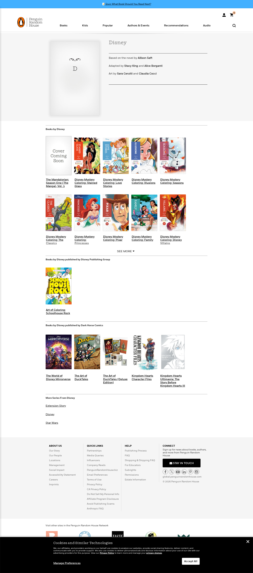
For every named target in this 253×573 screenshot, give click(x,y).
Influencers (93, 460)
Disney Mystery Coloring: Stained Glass (86, 183)
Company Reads (96, 465)
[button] (63, 25)
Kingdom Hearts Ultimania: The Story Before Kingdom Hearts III (172, 381)
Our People (55, 455)
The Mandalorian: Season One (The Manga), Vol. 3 (57, 183)
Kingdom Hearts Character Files (142, 377)
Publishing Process (136, 450)
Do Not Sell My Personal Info (103, 494)
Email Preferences (97, 474)
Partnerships (94, 450)
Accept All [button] (190, 561)
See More (124, 251)
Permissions (132, 474)
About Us (55, 446)
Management (57, 465)
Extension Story (56, 406)
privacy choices (154, 553)
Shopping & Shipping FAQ (140, 460)
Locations (54, 460)
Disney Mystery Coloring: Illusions (143, 181)
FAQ (127, 455)
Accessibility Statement (62, 474)
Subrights (130, 470)
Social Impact (56, 470)
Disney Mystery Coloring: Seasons (172, 181)
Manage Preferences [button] (67, 563)
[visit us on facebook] (165, 471)
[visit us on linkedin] (184, 471)
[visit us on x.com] (171, 471)
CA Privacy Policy (96, 489)
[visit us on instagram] (196, 471)
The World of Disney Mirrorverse (58, 377)
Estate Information (135, 479)
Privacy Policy (94, 484)
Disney (50, 414)
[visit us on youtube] (178, 471)
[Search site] (234, 25)
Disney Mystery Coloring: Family (142, 238)
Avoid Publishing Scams (100, 503)
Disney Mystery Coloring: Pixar (113, 238)
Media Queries (95, 455)
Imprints (54, 484)
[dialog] (126, 555)
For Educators (133, 465)
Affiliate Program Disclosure (103, 499)
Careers (53, 479)
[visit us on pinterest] (190, 471)
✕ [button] (248, 542)
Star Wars (52, 423)
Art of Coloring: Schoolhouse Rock (58, 311)
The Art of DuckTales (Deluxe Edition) (115, 379)
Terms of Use (94, 479)
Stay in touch (183, 463)
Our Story (54, 450)
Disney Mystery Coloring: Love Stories (113, 183)
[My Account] (224, 14)
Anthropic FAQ (95, 508)
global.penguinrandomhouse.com (182, 476)
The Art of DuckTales (81, 377)
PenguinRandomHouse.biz (102, 470)
